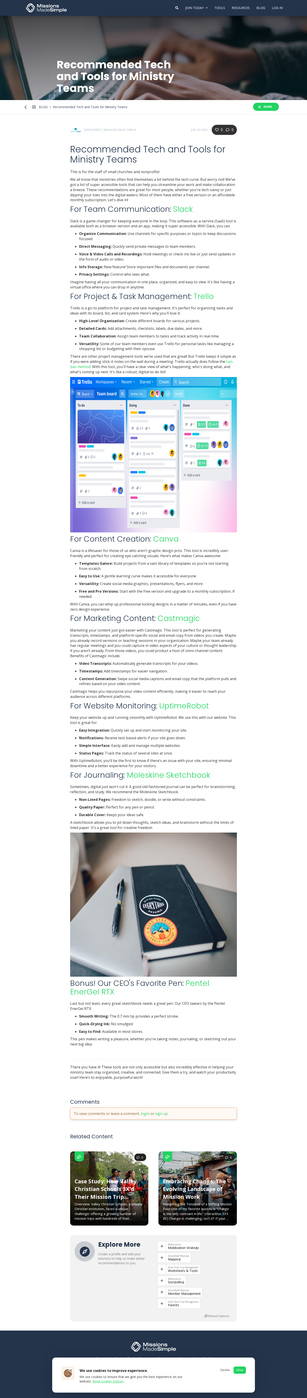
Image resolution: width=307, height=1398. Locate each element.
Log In (277, 8)
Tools (219, 8)
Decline (225, 1370)
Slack (183, 209)
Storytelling (176, 1282)
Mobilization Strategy (183, 1247)
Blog (260, 8)
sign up (161, 1113)
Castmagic (179, 618)
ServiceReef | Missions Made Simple (110, 130)
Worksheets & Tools (183, 1270)
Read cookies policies (108, 1381)
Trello (204, 296)
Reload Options (218, 1316)
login (145, 1113)
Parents (173, 1305)
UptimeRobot (184, 705)
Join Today (195, 8)
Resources (241, 8)
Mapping (174, 1259)
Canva (166, 539)
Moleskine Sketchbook (168, 775)
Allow (239, 1370)
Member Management (184, 1293)
